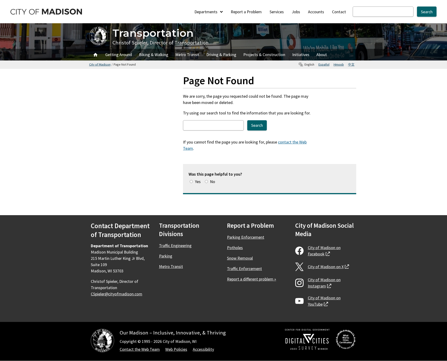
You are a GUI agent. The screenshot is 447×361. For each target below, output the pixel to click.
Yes (198, 181)
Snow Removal (240, 258)
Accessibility (203, 349)
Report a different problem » (251, 279)
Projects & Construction (264, 54)
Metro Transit (187, 54)
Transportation (152, 33)
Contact (339, 11)
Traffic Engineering (175, 245)
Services (277, 11)
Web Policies (176, 349)
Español (323, 64)
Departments (206, 11)
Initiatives (300, 54)
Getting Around (118, 54)
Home (95, 54)
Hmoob (339, 64)
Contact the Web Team (140, 349)
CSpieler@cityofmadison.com (116, 294)
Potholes (235, 247)
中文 (351, 64)
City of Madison (100, 64)
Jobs (296, 11)
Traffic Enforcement (244, 268)
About (321, 54)
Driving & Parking (221, 54)
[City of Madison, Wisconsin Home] (102, 341)
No (212, 181)
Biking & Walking (153, 54)
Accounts (316, 11)
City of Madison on (324, 251)
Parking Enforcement (245, 237)
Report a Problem (246, 11)
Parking (165, 256)
